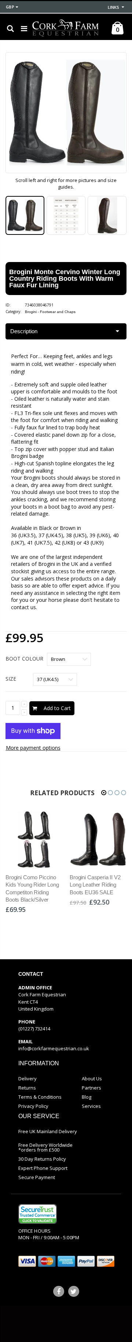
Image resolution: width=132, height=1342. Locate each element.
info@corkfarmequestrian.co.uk (53, 1048)
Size (11, 678)
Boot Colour (24, 658)
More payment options (33, 747)
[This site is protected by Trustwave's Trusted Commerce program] (37, 1214)
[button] (103, 792)
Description (23, 331)
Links (113, 7)
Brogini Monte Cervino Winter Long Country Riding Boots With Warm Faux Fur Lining (64, 278)
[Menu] (24, 28)
